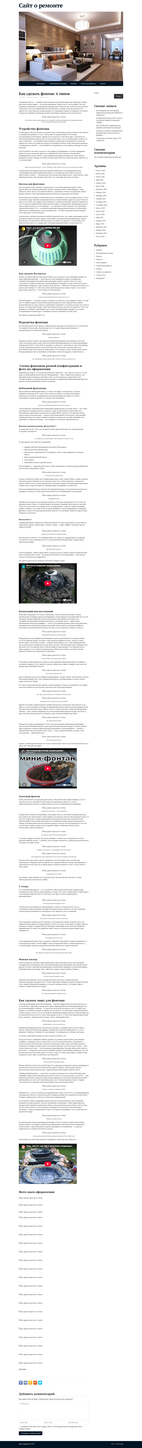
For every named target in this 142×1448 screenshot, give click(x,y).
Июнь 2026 (100, 177)
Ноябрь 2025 (101, 199)
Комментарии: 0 (44, 97)
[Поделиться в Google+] (35, 1383)
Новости (99, 259)
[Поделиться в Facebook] (21, 1383)
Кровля (99, 256)
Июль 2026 (100, 174)
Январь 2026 (101, 192)
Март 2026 (100, 186)
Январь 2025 (101, 230)
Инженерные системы (58, 84)
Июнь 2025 (100, 214)
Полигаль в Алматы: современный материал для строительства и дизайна (109, 133)
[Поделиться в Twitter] (40, 1383)
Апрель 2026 (101, 183)
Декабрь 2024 (101, 233)
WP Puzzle (120, 1444)
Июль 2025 (100, 211)
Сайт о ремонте (41, 5)
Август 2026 (100, 170)
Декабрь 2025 (101, 196)
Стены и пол (100, 275)
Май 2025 (99, 217)
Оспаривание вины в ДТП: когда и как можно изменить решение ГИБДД (109, 120)
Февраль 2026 (101, 189)
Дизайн (73, 84)
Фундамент (41, 84)
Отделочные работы (104, 266)
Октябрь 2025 (101, 202)
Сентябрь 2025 (101, 205)
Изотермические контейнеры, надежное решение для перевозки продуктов (109, 113)
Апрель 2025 (101, 221)
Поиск (96, 93)
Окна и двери (101, 262)
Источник (22, 1369)
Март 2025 (100, 224)
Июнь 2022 (100, 236)
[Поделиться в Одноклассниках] (30, 1383)
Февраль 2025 (101, 227)
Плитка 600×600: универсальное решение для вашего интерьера (108, 126)
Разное (102, 84)
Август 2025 (100, 208)
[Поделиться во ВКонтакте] (26, 1383)
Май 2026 (99, 180)
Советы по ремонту (88, 84)
